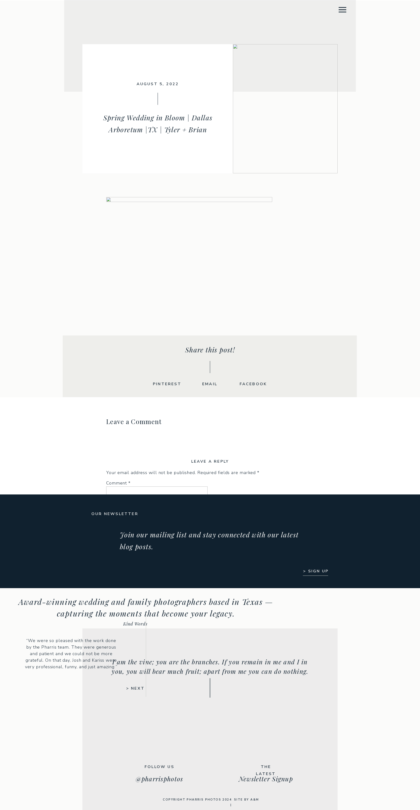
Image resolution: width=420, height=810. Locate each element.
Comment (118, 483)
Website (115, 583)
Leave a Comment (134, 421)
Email (114, 566)
